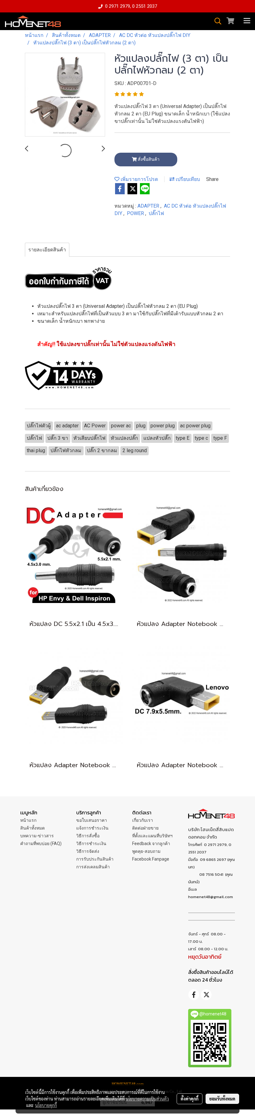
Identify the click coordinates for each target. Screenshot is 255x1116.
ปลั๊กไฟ (156, 213)
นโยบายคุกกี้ (46, 1105)
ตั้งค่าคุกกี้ (189, 1098)
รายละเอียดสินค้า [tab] (47, 250)
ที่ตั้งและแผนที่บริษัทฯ (152, 835)
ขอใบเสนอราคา (91, 820)
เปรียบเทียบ (187, 179)
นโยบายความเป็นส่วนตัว (147, 1098)
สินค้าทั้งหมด (32, 828)
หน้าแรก (28, 820)
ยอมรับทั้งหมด (222, 1098)
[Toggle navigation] (247, 21)
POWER (136, 213)
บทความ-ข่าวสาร (37, 835)
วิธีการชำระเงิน (91, 843)
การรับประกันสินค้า (95, 859)
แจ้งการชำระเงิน (92, 828)
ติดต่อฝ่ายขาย (145, 828)
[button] (216, 21)
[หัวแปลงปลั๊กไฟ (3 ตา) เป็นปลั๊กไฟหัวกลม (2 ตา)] (65, 95)
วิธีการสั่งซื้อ (88, 835)
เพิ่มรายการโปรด (138, 179)
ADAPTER (148, 206)
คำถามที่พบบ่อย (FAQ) (41, 843)
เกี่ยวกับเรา (142, 820)
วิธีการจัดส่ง (87, 851)
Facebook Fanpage (150, 859)
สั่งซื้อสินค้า (148, 159)
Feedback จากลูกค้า (151, 843)
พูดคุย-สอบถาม (146, 851)
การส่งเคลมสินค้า (93, 866)
